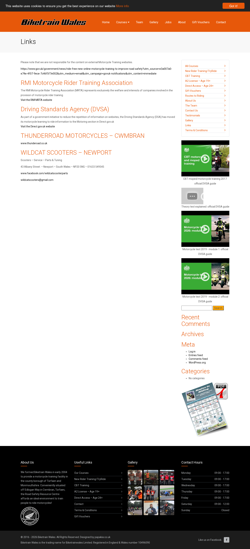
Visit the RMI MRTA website (36, 99)
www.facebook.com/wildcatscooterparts (44, 173)
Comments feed (198, 358)
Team (139, 22)
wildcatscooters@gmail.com (37, 179)
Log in (192, 351)
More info (122, 6)
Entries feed (196, 355)
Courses (122, 22)
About (182, 22)
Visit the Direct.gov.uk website (38, 126)
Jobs (168, 22)
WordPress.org (197, 362)
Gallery (154, 22)
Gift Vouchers (201, 22)
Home (106, 22)
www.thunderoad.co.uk (34, 143)
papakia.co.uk (102, 537)
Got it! (233, 5)
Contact (221, 22)
